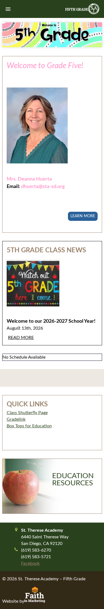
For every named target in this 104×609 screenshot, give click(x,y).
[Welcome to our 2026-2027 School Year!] (52, 287)
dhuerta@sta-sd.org (43, 186)
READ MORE (21, 337)
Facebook (30, 563)
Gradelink (16, 419)
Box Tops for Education (29, 426)
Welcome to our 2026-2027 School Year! (51, 321)
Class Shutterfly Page (27, 413)
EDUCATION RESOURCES (73, 479)
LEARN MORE (82, 216)
